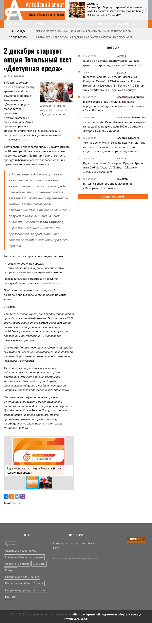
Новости (113, 47)
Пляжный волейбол (17, 583)
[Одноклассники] (11, 496)
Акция (17, 503)
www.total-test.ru (53, 283)
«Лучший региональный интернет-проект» (83, 31)
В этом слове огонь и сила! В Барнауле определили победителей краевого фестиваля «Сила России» (113, 106)
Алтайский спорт (45, 4)
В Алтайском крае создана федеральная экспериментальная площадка (83, 37)
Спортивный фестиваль (20, 550)
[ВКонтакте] (6, 496)
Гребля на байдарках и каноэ (24, 557)
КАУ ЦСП (123, 24)
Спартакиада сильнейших (22, 576)
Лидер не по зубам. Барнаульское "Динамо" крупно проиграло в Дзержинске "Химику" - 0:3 (113, 63)
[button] (69, 440)
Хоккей (38, 583)
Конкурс (10, 570)
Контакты (105, 24)
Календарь (84, 24)
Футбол (10, 544)
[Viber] (22, 496)
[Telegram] (17, 496)
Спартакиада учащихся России (25, 590)
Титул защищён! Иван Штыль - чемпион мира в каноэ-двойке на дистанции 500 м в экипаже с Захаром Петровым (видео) (114, 126)
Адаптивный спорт (17, 563)
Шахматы (39, 563)
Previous (67, 10)
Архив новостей (113, 196)
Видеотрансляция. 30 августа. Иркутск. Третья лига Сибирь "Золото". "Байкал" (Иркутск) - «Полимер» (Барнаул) (113, 167)
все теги (10, 596)
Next (146, 10)
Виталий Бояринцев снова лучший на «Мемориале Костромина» (107, 186)
